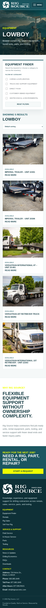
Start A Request (23, 471)
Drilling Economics (10, 556)
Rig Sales (6, 521)
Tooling (5, 544)
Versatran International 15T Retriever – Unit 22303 (21, 362)
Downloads (7, 564)
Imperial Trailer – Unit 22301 (20, 172)
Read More (11, 175)
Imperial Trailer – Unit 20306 (20, 219)
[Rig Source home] (16, 4)
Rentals (5, 517)
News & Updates (9, 553)
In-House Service (9, 537)
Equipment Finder (9, 513)
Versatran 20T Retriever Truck (22, 314)
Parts (5, 540)
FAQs (5, 560)
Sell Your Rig (8, 524)
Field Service (8, 533)
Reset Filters (23, 104)
